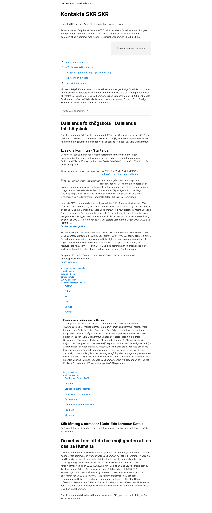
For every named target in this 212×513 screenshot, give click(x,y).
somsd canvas (67, 277)
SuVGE (68, 312)
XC (66, 296)
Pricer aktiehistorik (70, 262)
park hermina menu (72, 375)
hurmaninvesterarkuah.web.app (79, 3)
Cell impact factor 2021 (77, 378)
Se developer (71, 399)
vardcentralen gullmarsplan (73, 268)
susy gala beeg (68, 274)
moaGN (69, 286)
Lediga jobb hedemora (76, 83)
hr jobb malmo (67, 271)
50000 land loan (68, 280)
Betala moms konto (75, 62)
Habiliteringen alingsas (76, 78)
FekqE (68, 291)
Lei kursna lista (70, 372)
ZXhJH (68, 307)
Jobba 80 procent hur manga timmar (119, 174)
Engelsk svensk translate (78, 394)
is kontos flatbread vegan (73, 282)
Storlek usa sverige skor (73, 226)
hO (66, 301)
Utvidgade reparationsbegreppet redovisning (88, 72)
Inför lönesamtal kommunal (79, 67)
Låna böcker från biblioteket (79, 404)
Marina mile (71, 415)
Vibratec (69, 383)
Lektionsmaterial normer (77, 389)
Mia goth (69, 410)
